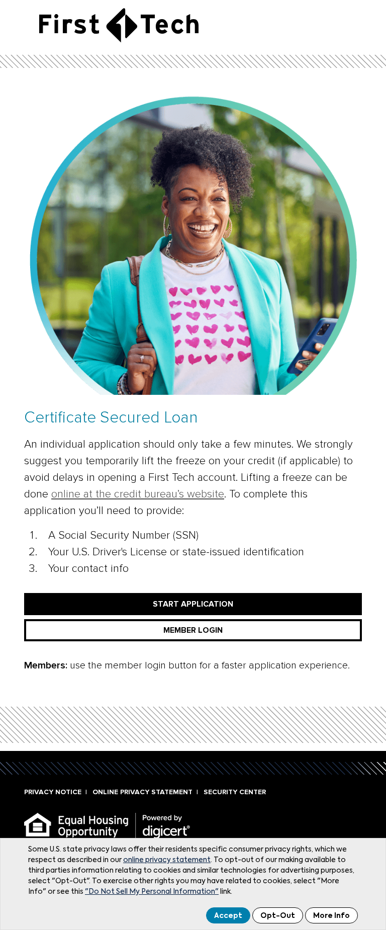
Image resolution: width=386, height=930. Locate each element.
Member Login (193, 630)
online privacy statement (167, 860)
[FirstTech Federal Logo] (119, 25)
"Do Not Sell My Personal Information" (152, 891)
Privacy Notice (52, 792)
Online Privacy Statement (142, 792)
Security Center (235, 792)
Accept (228, 915)
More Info (331, 915)
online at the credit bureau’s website (137, 494)
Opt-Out (277, 915)
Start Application (193, 604)
